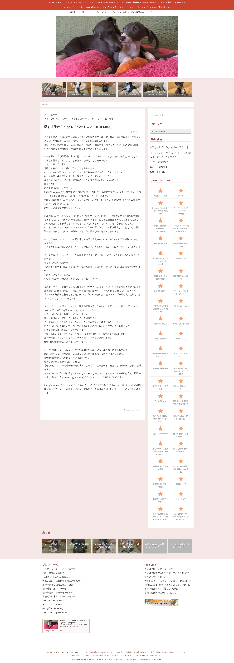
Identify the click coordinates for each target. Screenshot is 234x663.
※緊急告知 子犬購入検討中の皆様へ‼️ (169, 147)
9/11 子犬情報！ (158, 172)
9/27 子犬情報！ (159, 167)
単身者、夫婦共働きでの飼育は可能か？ (132, 652)
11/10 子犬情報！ (159, 161)
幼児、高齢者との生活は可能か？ (163, 652)
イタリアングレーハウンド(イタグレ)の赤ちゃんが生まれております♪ (170, 154)
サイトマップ (184, 652)
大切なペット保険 (52, 652)
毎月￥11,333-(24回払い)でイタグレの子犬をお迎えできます (95, 655)
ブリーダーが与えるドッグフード (74, 652)
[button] (188, 115)
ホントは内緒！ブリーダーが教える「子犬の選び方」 (141, 655)
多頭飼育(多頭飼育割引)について (102, 652)
